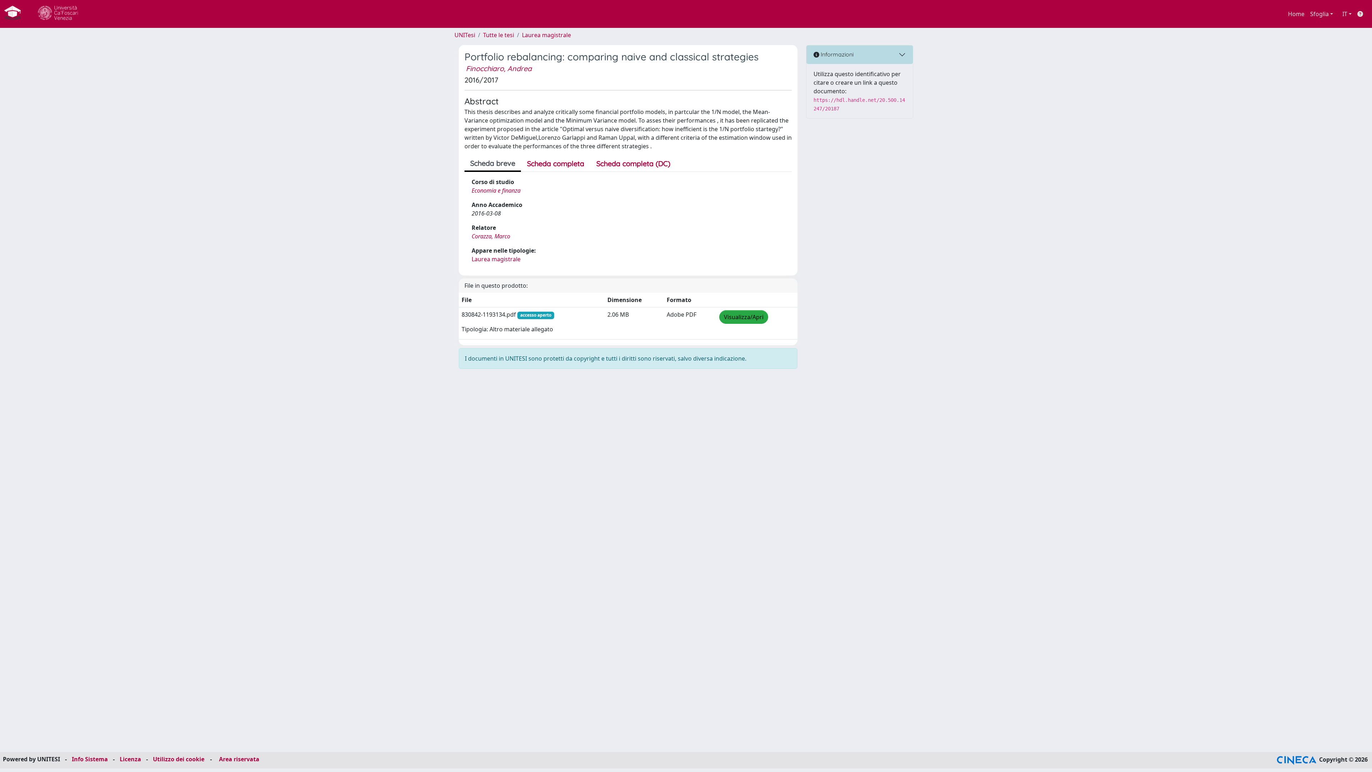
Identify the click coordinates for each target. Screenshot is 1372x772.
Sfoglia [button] (1319, 14)
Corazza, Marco (491, 236)
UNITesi (464, 35)
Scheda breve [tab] (492, 163)
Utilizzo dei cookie (178, 759)
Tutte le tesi (498, 35)
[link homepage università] (58, 14)
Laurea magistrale (546, 35)
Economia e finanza (496, 190)
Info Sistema (90, 759)
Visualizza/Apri (744, 317)
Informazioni (836, 54)
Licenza (130, 759)
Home (1296, 14)
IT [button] (1344, 14)
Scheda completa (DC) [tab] (633, 163)
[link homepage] (15, 14)
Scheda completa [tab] (555, 163)
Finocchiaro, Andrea (499, 68)
